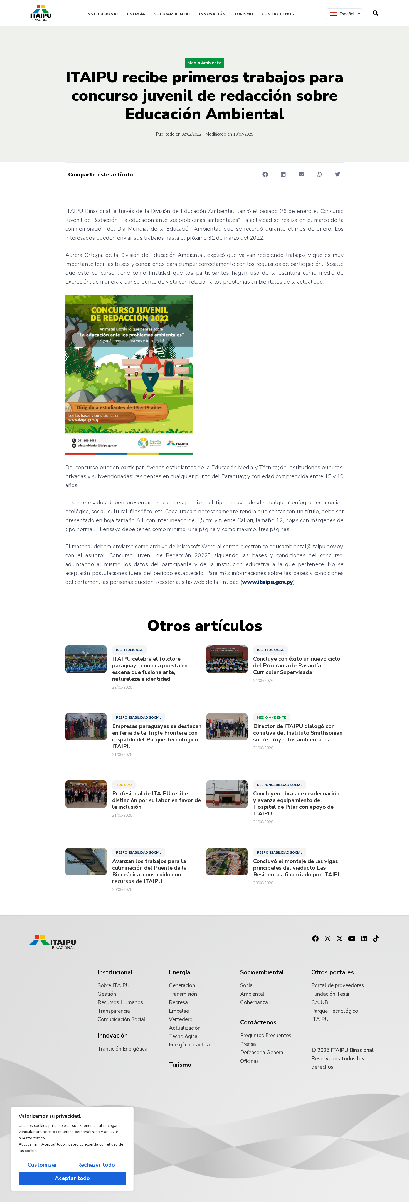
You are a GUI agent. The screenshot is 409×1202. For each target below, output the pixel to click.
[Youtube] (352, 939)
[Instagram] (327, 939)
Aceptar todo (72, 1178)
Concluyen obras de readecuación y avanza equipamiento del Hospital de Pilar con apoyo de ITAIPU (296, 803)
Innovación (212, 14)
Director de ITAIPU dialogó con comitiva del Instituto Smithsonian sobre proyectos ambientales (298, 733)
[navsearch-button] (375, 13)
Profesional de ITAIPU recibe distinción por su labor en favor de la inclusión (156, 800)
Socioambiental (172, 14)
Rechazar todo (96, 1165)
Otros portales (332, 972)
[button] (265, 174)
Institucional (102, 14)
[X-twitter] (340, 939)
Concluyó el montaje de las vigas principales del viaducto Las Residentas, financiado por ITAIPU (297, 868)
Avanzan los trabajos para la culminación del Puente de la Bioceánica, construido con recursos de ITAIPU (149, 871)
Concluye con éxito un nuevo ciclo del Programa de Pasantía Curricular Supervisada (296, 666)
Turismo (243, 14)
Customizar (42, 1165)
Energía (136, 14)
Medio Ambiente (204, 63)
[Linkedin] (364, 939)
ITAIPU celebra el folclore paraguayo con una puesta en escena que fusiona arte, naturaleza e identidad (150, 669)
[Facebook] (315, 939)
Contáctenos (278, 14)
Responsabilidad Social (138, 717)
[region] (72, 1149)
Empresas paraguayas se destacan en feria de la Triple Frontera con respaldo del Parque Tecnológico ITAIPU (156, 736)
